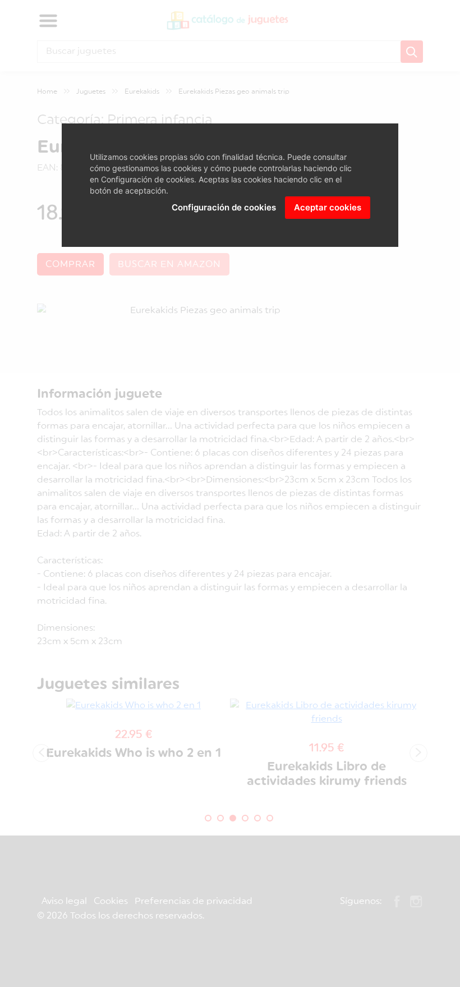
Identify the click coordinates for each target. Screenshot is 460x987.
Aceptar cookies (327, 207)
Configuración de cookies (224, 207)
